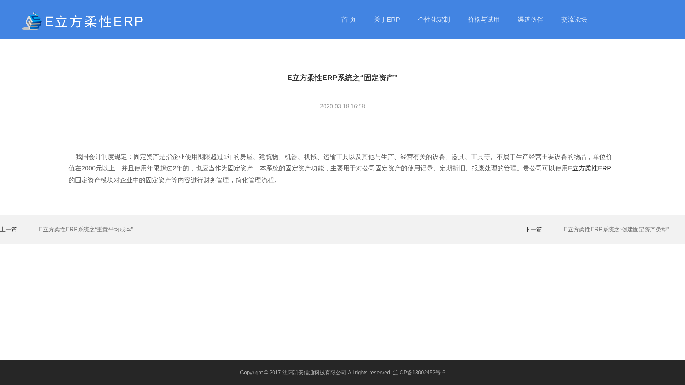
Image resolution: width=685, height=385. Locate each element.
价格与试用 (484, 19)
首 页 (348, 19)
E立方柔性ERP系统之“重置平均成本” (86, 229)
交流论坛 (574, 19)
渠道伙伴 (530, 19)
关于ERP (387, 19)
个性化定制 (434, 19)
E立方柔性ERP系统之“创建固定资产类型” (616, 229)
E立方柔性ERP (589, 168)
